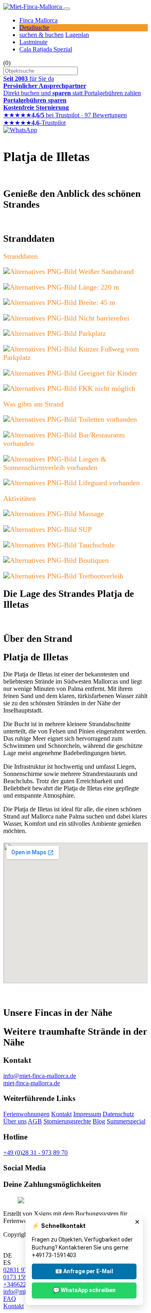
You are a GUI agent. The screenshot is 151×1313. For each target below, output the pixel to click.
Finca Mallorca (38, 20)
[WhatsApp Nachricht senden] (20, 130)
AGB (35, 1121)
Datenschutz (118, 1114)
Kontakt (61, 1114)
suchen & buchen (41, 34)
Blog (99, 1121)
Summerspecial (126, 1121)
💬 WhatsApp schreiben (84, 1290)
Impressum (87, 1114)
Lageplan (77, 34)
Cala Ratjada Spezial (45, 49)
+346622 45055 (23, 1284)
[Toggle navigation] (67, 9)
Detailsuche (34, 27)
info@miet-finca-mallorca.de (39, 1075)
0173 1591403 (21, 1277)
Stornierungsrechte (67, 1121)
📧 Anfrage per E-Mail (84, 1271)
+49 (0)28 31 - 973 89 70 (35, 1152)
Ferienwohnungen (26, 1114)
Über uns (15, 1121)
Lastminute (33, 42)
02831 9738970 (23, 1269)
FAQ (9, 1298)
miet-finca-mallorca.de (31, 1083)
